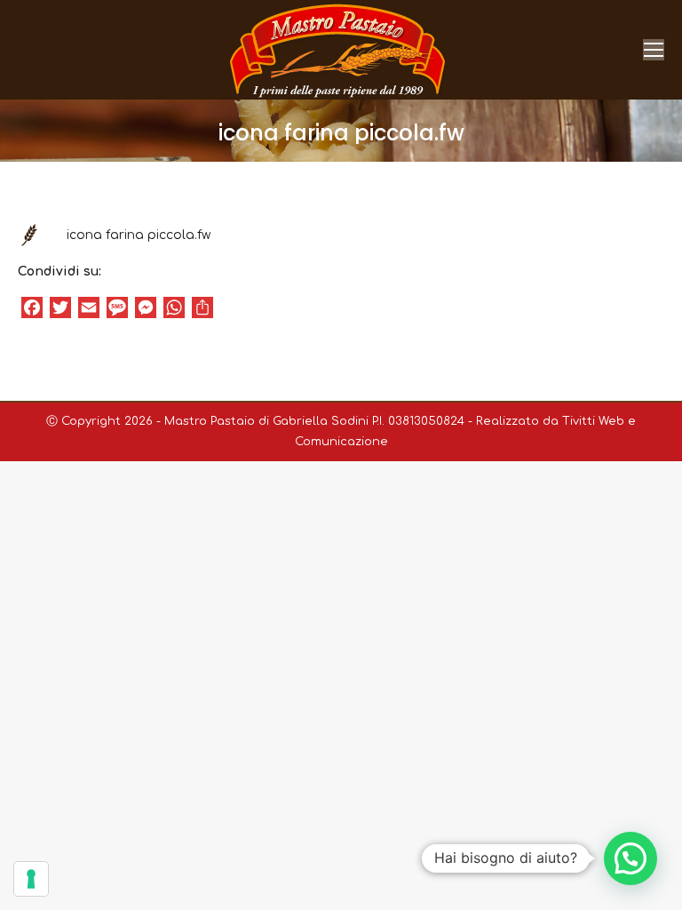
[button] (630, 858)
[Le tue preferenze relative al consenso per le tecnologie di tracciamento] (31, 879)
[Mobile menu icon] (653, 49)
